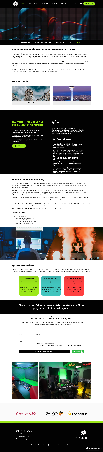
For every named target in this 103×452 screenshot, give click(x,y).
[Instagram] (76, 438)
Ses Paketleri (68, 445)
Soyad (37, 327)
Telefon (37, 334)
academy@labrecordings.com (29, 439)
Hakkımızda (60, 445)
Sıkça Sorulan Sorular (41, 445)
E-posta (21, 334)
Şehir (20, 341)
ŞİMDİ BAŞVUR (76, 42)
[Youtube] (82, 438)
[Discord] (85, 438)
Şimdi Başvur (52, 445)
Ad (19, 327)
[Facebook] (79, 438)
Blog (32, 445)
